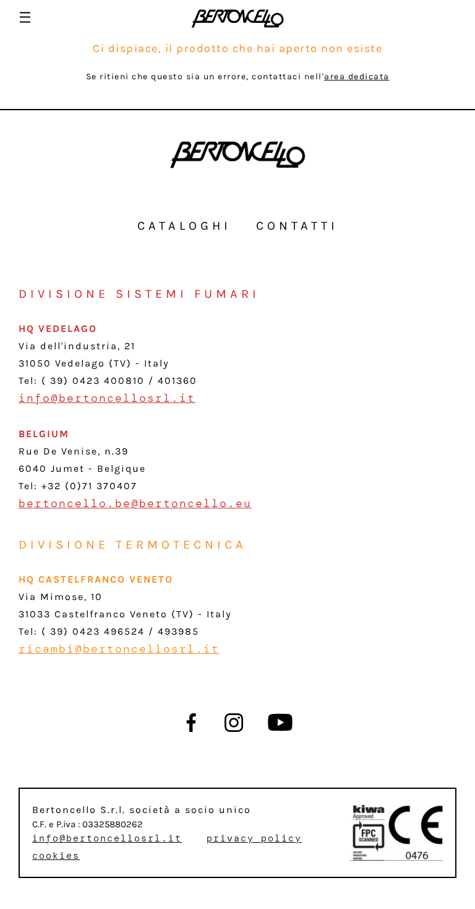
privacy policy (254, 838)
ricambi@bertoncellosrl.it (119, 649)
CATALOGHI (184, 226)
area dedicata (357, 76)
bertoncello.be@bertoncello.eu (135, 503)
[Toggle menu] (25, 17)
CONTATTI (297, 226)
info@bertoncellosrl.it (107, 398)
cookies (56, 856)
